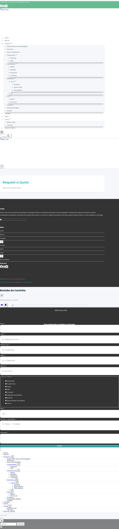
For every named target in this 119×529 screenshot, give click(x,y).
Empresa (3, 366)
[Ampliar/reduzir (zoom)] (0, 515)
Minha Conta (11, 122)
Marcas (7, 41)
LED (11, 93)
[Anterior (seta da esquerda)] (0, 518)
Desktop (13, 58)
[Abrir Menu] (2, 167)
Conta (1, 253)
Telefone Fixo (5, 345)
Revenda (9, 398)
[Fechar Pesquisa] (1, 520)
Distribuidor (11, 381)
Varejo (9, 387)
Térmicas (13, 75)
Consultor (10, 392)
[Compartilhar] (4, 515)
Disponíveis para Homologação (17, 46)
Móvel (12, 67)
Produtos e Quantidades (8, 419)
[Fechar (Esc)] (6, 515)
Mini (11, 61)
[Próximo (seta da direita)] (2, 518)
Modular (13, 70)
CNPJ (2, 408)
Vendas (9, 111)
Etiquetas (13, 73)
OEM (8, 389)
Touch (12, 483)
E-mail (2, 334)
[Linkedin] (4, 7)
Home (7, 38)
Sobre (7, 116)
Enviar (59, 446)
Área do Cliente (10, 128)
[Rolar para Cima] (2, 305)
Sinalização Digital (13, 108)
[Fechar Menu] (0, 449)
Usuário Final (11, 384)
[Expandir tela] (2, 515)
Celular (2, 355)
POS (8, 492)
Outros (9, 403)
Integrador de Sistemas (14, 395)
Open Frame (18, 87)
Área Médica (18, 90)
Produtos (3, 238)
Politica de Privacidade (5, 282)
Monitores (11, 480)
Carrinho (10, 125)
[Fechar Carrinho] (1, 295)
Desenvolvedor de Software (16, 401)
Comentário (4, 432)
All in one (13, 102)
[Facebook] (1, 7)
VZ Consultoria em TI (27, 282)
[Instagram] (6, 7)
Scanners (10, 105)
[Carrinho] (1, 132)
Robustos (10, 49)
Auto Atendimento (13, 52)
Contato (7, 114)
